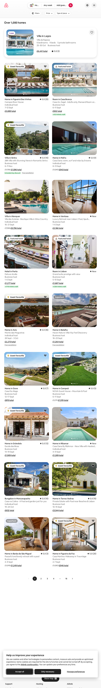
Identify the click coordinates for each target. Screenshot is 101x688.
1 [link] (34, 578)
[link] (28, 579)
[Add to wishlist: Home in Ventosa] (93, 183)
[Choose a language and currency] (87, 5)
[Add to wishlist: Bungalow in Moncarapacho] (45, 465)
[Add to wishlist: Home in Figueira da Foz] (93, 521)
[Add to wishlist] (92, 32)
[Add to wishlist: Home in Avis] (45, 297)
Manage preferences (76, 671)
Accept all (19, 671)
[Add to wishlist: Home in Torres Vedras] (93, 465)
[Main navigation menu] (94, 5)
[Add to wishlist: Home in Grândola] (45, 410)
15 (66, 578)
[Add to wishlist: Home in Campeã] (93, 355)
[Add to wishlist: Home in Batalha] (93, 297)
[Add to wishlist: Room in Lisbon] (93, 238)
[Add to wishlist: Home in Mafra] (93, 125)
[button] (42, 51)
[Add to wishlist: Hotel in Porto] (45, 238)
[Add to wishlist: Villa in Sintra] (45, 125)
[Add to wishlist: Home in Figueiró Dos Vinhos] (45, 66)
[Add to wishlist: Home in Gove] (45, 355)
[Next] (72, 579)
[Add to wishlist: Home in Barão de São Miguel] (45, 521)
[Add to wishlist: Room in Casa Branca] (93, 66)
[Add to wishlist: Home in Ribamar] (93, 410)
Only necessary (47, 671)
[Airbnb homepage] (6, 5)
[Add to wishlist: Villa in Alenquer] (45, 183)
